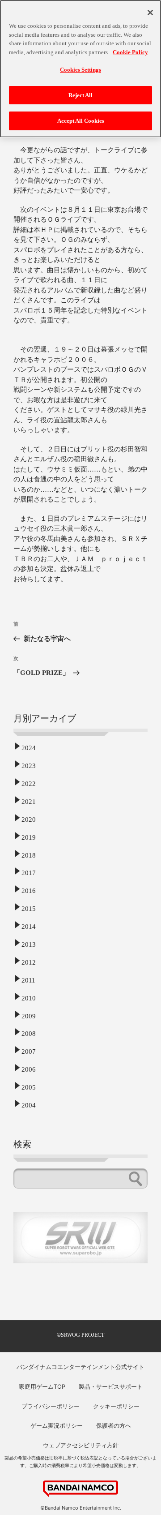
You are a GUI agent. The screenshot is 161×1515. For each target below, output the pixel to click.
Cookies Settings (80, 69)
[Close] (150, 12)
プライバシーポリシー (50, 1406)
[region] (80, 68)
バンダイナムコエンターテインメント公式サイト (80, 1366)
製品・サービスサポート (111, 1386)
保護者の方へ (113, 1425)
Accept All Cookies (80, 120)
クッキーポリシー (116, 1406)
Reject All (80, 95)
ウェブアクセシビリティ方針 (81, 1445)
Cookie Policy (130, 52)
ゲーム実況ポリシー (56, 1425)
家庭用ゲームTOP (42, 1386)
